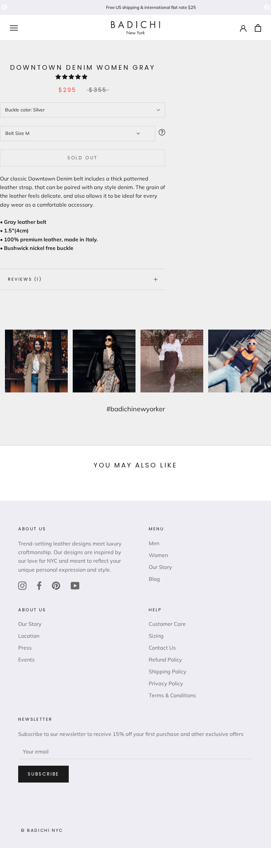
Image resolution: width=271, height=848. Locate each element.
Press (25, 647)
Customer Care (167, 624)
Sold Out (82, 157)
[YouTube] (75, 585)
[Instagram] (22, 585)
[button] (72, 76)
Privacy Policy (166, 683)
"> (4, 7)
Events (26, 659)
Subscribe (43, 774)
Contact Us (162, 647)
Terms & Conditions (172, 695)
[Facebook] (39, 585)
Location (28, 635)
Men (154, 543)
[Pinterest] (56, 585)
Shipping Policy (167, 671)
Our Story (160, 567)
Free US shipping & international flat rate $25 (135, 7)
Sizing (156, 635)
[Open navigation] (14, 28)
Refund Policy (165, 659)
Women (158, 555)
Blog (154, 579)
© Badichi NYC (42, 830)
